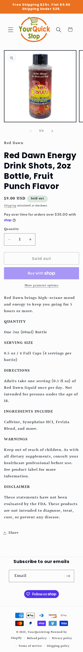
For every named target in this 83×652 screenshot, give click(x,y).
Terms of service (30, 646)
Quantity (11, 229)
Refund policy (37, 638)
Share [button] (13, 533)
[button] (11, 29)
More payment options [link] (42, 285)
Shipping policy (58, 646)
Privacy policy (62, 638)
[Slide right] (52, 131)
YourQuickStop (39, 632)
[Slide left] (31, 131)
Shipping (10, 206)
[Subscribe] (68, 576)
